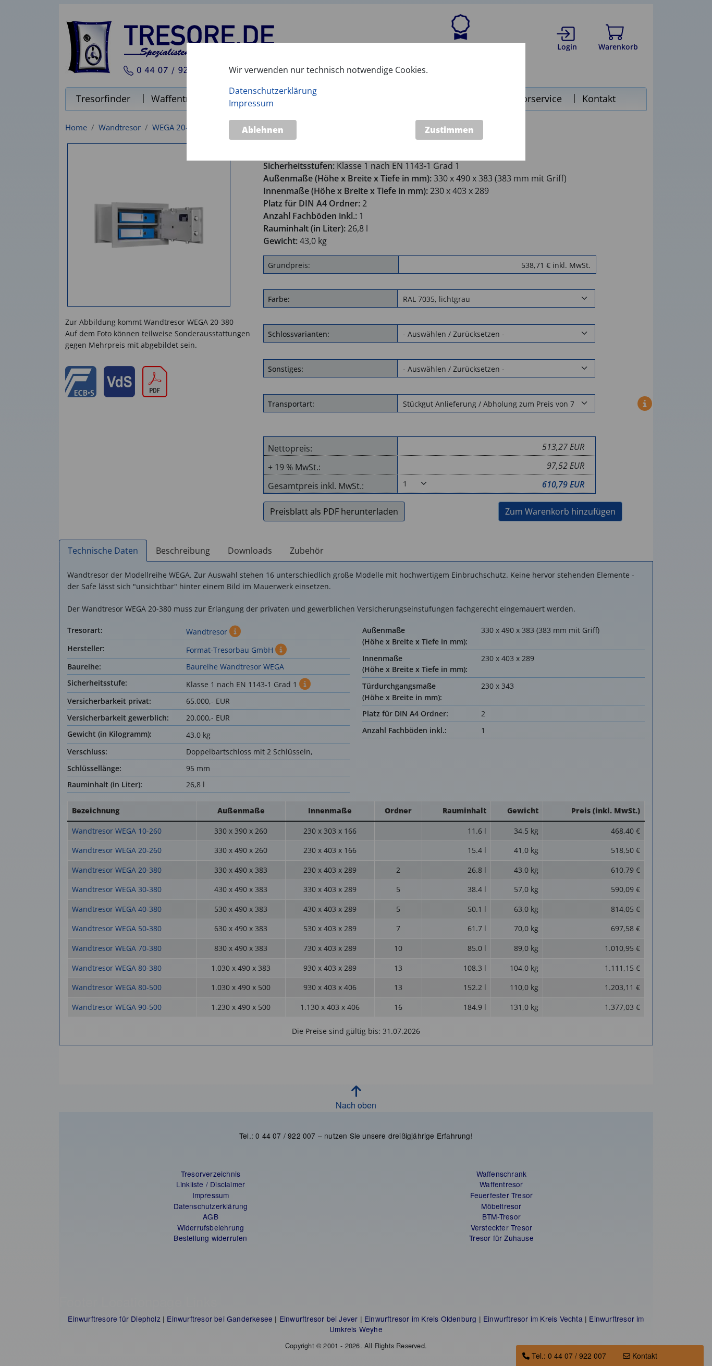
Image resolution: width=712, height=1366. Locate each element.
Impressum (251, 103)
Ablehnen (263, 130)
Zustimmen (449, 130)
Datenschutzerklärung (273, 90)
